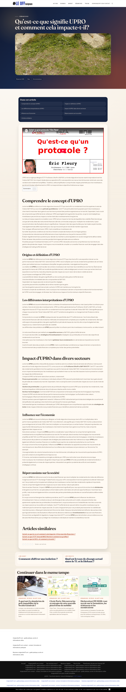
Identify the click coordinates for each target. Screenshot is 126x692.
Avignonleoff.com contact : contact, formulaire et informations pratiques (41, 671)
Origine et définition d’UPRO (73, 104)
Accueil (55, 3)
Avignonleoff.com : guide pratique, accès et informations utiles (43, 665)
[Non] (124, 689)
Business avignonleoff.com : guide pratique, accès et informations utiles (85, 671)
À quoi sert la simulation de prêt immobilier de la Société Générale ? (31, 603)
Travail (87, 3)
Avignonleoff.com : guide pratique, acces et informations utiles (22, 681)
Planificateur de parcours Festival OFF (94, 663)
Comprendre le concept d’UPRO (30, 104)
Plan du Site (76, 663)
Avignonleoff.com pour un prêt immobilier (63, 673)
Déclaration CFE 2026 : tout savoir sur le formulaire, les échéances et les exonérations (94, 604)
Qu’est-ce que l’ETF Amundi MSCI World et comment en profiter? (45, 537)
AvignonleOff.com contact (101, 3)
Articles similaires (26, 118)
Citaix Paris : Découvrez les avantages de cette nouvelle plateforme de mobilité (63, 603)
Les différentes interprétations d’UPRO (32, 108)
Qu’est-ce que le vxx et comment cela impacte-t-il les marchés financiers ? (48, 534)
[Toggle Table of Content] (33, 188)
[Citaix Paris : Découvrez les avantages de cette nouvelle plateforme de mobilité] (63, 586)
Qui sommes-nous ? (52, 663)
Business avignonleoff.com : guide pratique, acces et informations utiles (101, 681)
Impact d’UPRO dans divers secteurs (75, 108)
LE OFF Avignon (77, 676)
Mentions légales (66, 663)
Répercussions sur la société (73, 113)
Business (63, 3)
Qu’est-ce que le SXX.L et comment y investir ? (38, 539)
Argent (70, 3)
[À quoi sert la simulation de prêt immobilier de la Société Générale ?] (32, 586)
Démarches (78, 3)
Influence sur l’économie (28, 113)
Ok (109, 689)
